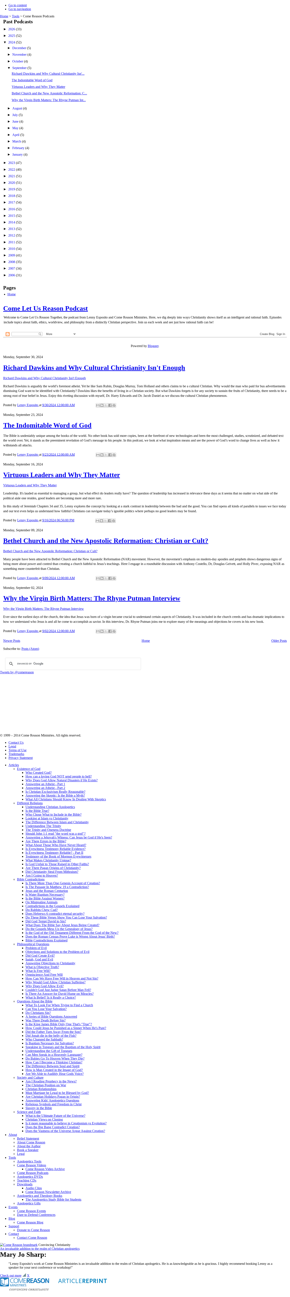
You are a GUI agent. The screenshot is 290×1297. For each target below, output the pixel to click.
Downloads (24, 1184)
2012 (12, 235)
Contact (13, 1234)
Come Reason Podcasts (32, 1173)
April (16, 135)
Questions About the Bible (34, 1001)
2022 (12, 169)
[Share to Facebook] (110, 405)
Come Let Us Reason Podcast (45, 308)
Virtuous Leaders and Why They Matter (38, 87)
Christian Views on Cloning (44, 1119)
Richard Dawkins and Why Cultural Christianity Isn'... (48, 73)
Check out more (10, 1275)
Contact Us (16, 742)
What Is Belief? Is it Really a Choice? (50, 997)
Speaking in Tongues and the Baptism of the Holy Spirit (62, 1047)
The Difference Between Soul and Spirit (52, 1066)
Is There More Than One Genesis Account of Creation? (62, 883)
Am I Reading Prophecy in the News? (51, 1081)
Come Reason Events (31, 1211)
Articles (13, 765)
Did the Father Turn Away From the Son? (53, 1032)
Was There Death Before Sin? (45, 1020)
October (18, 61)
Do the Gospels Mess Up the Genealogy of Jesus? (59, 929)
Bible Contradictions (31, 879)
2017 (12, 202)
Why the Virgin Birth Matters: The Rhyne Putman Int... (49, 100)
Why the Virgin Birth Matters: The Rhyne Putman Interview (91, 598)
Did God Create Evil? (40, 955)
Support (13, 1226)
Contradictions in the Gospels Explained (52, 906)
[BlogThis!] (102, 405)
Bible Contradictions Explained (46, 940)
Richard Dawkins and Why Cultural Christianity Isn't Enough (94, 367)
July (15, 115)
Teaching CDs (26, 1180)
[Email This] (98, 405)
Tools (15, 16)
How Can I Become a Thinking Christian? (53, 1062)
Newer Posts (11, 640)
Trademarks (16, 754)
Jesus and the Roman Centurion (46, 891)
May (15, 128)
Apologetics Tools (29, 1161)
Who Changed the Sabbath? (44, 1039)
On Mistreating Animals (41, 902)
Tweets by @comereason (17, 672)
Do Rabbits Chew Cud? (41, 910)
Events (13, 1207)
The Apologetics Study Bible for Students (53, 1199)
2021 (12, 176)
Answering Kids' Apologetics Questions (52, 1100)
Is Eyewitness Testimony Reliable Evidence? (55, 849)
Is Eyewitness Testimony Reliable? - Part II (54, 852)
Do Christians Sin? (38, 1013)
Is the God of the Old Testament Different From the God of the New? (71, 932)
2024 (12, 42)
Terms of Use (17, 750)
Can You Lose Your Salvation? (46, 1009)
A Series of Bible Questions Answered (51, 1016)
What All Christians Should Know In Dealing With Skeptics (65, 799)
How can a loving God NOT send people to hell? (58, 776)
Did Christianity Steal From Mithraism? (51, 871)
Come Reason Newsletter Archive (48, 1192)
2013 (12, 229)
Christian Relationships (40, 1089)
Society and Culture (30, 1077)
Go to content (17, 5)
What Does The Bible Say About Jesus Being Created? (62, 925)
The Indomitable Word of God (32, 80)
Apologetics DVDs (30, 1176)
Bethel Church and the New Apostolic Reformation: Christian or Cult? (105, 540)
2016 (12, 209)
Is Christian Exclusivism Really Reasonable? (55, 791)
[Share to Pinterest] (114, 405)
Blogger (153, 346)
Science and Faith (29, 1112)
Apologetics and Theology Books (39, 1195)
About (12, 1134)
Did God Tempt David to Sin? (45, 921)
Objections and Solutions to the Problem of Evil (57, 952)
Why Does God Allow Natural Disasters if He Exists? (61, 780)
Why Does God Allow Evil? (44, 986)
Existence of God (28, 769)
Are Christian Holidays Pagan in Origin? (52, 1096)
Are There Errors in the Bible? (45, 841)
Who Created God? (38, 772)
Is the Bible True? (37, 811)
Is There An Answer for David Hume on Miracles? (59, 993)
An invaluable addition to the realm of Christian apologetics (40, 1248)
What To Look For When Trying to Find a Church (59, 1005)
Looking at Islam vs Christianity (46, 818)
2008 (12, 262)
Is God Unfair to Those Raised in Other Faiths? (57, 864)
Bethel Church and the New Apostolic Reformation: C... (49, 93)
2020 (12, 182)
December (19, 48)
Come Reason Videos (31, 1165)
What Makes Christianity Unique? (48, 860)
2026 (12, 29)
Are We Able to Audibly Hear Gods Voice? (54, 1074)
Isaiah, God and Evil (39, 959)
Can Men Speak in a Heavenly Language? (53, 1054)
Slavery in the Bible (38, 1108)
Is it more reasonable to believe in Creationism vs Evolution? (66, 1123)
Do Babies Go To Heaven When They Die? (54, 1058)
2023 (12, 163)
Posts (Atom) (30, 649)
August (17, 108)
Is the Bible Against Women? (45, 898)
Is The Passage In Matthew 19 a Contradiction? (57, 887)
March (17, 141)
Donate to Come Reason (33, 1230)
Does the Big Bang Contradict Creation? (52, 1127)
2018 (12, 196)
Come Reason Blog (30, 1222)
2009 (12, 255)
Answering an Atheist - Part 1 (45, 784)
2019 (12, 189)
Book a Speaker (27, 1150)
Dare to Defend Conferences (36, 1215)
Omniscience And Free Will (44, 974)
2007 (12, 268)
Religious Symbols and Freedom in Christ (53, 1104)
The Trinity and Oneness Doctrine (48, 830)
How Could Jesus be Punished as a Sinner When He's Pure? (65, 1028)
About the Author (29, 1146)
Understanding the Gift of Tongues (48, 1051)
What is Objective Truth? (42, 967)
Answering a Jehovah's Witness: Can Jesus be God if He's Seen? (68, 837)
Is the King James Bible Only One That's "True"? (58, 1024)
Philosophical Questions (33, 944)
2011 (12, 242)
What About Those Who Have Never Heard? (55, 845)
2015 (12, 215)
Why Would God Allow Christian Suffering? (55, 982)
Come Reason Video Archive (45, 1169)
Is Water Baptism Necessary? (45, 894)
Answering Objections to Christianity (50, 963)
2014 (12, 222)
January (18, 154)
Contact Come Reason (32, 1237)
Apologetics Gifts (29, 1203)
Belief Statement (28, 1138)
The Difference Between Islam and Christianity (57, 822)
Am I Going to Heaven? (41, 875)
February (18, 148)
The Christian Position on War (45, 1085)
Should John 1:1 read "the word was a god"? (55, 833)
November (19, 54)
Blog (11, 1218)
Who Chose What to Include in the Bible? (53, 814)
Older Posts (279, 640)
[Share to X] (106, 405)
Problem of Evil (36, 948)
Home (4, 16)
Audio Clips (33, 1188)
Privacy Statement (20, 758)
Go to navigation (19, 9)
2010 (12, 249)
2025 (12, 35)
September (19, 68)
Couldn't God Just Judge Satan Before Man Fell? (58, 990)
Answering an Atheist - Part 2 (45, 788)
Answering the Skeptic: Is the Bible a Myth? (55, 795)
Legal (12, 746)
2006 (12, 275)
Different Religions (30, 803)
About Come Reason (31, 1142)
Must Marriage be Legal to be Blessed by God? (57, 1093)
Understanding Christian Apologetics (50, 807)
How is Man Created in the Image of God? (54, 1070)
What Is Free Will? (38, 971)
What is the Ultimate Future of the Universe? (55, 1115)
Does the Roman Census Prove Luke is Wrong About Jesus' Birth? (70, 936)
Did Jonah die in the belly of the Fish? (50, 1035)
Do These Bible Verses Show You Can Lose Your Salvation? (66, 917)
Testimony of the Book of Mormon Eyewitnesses (58, 856)
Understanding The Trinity (43, 826)
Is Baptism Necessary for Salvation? (49, 1043)
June (15, 121)
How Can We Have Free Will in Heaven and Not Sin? (61, 978)
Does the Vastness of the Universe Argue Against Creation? (65, 1131)
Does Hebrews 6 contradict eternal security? (54, 913)
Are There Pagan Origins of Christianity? (53, 868)
